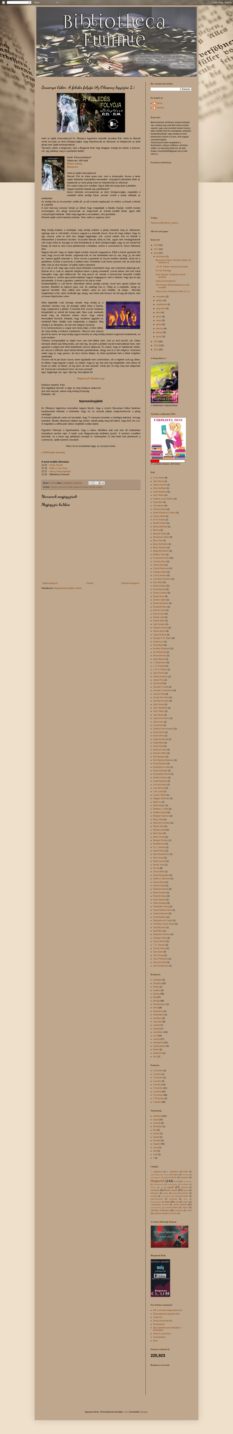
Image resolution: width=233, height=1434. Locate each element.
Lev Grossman (160, 784)
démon (153, 1187)
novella (156, 1025)
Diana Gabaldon (161, 603)
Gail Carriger (159, 624)
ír (153, 1158)
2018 (156, 245)
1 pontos (157, 1074)
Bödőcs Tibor (159, 554)
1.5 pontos (158, 1077)
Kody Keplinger (160, 770)
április (159, 324)
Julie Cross (158, 722)
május (159, 320)
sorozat (156, 1039)
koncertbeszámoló (180, 1193)
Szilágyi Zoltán (160, 938)
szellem (185, 1202)
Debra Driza (158, 596)
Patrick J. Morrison (161, 878)
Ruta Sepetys (159, 899)
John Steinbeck (160, 708)
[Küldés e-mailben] (90, 483)
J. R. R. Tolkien (160, 669)
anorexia (185, 1175)
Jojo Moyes (158, 715)
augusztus (161, 308)
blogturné (78, 487)
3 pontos (157, 1084)
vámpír (185, 1207)
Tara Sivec (158, 952)
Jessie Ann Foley (161, 697)
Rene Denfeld (159, 892)
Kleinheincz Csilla (161, 767)
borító (176, 1181)
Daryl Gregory (159, 586)
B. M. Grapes (159, 519)
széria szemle (180, 1204)
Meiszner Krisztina (161, 823)
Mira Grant (158, 833)
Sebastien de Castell (162, 920)
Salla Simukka (159, 903)
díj (162, 1187)
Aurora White (159, 516)
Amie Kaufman (160, 492)
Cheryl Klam (159, 565)
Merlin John (158, 826)
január (159, 336)
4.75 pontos (158, 1098)
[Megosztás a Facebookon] (99, 483)
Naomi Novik (159, 851)
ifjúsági (92, 487)
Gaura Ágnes (159, 631)
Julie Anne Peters (161, 718)
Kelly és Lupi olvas (162, 1333)
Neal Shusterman (161, 854)
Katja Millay (158, 743)
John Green (158, 704)
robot (177, 1202)
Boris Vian (158, 540)
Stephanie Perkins (161, 934)
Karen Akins (158, 736)
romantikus (158, 1032)
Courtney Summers (162, 579)
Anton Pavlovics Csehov (164, 512)
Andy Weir (158, 502)
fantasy (86, 487)
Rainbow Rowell (161, 889)
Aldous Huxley (160, 485)
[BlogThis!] (93, 483)
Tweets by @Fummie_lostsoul (164, 223)
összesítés (172, 1213)
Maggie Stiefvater (161, 798)
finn (155, 1130)
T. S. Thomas (159, 945)
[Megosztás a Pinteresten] (103, 483)
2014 (156, 345)
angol (155, 1119)
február (159, 332)
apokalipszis (155, 1177)
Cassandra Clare (161, 558)
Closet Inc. (158, 1317)
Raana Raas (159, 882)
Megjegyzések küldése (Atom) (68, 588)
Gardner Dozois (160, 627)
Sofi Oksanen (159, 927)
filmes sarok (170, 1190)
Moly (155, 1340)
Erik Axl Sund (159, 610)
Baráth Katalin (159, 523)
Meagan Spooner (161, 816)
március (160, 328)
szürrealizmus (156, 1208)
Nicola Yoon (158, 865)
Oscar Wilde (158, 871)
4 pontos (53, 487)
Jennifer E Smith (160, 687)
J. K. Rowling (159, 666)
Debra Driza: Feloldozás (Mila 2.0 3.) (173, 291)
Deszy (159, 103)
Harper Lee (158, 642)
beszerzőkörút (170, 1177)
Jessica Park (159, 694)
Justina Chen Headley (163, 729)
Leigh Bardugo (160, 781)
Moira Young (159, 837)
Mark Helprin (159, 805)
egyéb (170, 1187)
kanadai (157, 1140)
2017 (156, 249)
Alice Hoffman (159, 488)
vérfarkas (179, 1210)
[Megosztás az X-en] (96, 483)
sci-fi (155, 1036)
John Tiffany (158, 711)
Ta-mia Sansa (159, 948)
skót (155, 1151)
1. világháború (157, 1172)
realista (156, 1029)
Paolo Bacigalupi (161, 875)
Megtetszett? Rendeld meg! (91, 378)
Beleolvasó (72, 167)
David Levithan (160, 593)
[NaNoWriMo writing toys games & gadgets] (171, 461)
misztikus (157, 1018)
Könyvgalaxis (159, 1337)
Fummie (160, 107)
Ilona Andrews (159, 655)
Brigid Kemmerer (161, 551)
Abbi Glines (158, 481)
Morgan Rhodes (160, 840)
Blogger (144, 1412)
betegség (184, 1177)
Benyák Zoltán (159, 533)
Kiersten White (160, 753)
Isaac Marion (159, 659)
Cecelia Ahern (159, 561)
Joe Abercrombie (161, 701)
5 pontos (157, 1102)
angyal (175, 1174)
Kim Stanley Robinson (163, 760)
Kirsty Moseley (160, 763)
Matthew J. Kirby (160, 809)
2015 (156, 341)
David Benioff (159, 589)
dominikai (157, 1126)
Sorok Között (56, 465)
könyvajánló (166, 1196)
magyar (99, 487)
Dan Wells (158, 582)
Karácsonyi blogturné (166, 281)
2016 (156, 253)
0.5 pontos (158, 1070)
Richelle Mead (160, 896)
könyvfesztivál (157, 1199)
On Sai (156, 868)
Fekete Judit (158, 617)
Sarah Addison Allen (162, 910)
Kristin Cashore (160, 777)
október (160, 300)
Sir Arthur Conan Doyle (163, 924)
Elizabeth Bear (160, 607)
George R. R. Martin (162, 638)
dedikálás (185, 1184)
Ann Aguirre (158, 505)
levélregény (158, 1014)
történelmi (157, 1053)
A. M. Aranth (158, 478)
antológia (157, 980)
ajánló (153, 1175)
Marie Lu (157, 802)
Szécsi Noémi (159, 941)
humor (185, 1190)
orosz (155, 1147)
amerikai (157, 1116)
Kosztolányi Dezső (161, 774)
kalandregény (159, 1004)
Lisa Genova (159, 788)
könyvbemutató (181, 1196)
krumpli (154, 1196)
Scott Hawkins (159, 917)
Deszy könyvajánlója (162, 1320)
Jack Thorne (159, 673)
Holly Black (158, 645)
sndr (126, 1412)
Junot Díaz (158, 725)
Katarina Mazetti (160, 739)
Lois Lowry (158, 791)
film (154, 997)
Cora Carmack (160, 575)
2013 (156, 349)
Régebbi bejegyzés (130, 583)
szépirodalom (159, 1046)
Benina (156, 530)
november (161, 296)
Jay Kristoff (158, 683)
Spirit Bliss (158, 931)
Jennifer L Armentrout (163, 690)
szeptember (162, 304)
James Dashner (160, 676)
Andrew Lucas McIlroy (163, 499)
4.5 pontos (158, 1095)
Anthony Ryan (159, 509)
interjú (165, 1193)
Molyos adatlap (74, 163)
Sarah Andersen (160, 913)
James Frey (158, 680)
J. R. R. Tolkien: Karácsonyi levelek (172, 266)
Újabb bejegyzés (50, 583)
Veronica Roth (159, 962)
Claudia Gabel (160, 572)
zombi (189, 1210)
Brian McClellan (160, 544)
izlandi (156, 1137)
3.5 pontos (158, 1088)
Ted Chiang (158, 955)
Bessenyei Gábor (66, 487)
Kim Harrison (159, 757)
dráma (156, 987)
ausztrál (157, 1123)
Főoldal (89, 583)
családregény (172, 1184)
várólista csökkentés (160, 1210)
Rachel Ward (159, 885)
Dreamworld (159, 1324)
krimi (155, 1007)
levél (185, 1199)
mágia (167, 1202)
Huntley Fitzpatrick (161, 648)
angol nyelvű (164, 1175)
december (161, 256)
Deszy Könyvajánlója (60, 471)
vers (155, 1056)
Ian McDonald (159, 652)
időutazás (155, 1193)
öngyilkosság (159, 1213)
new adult (157, 1022)
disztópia (157, 983)
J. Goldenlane (159, 662)
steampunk (158, 1042)
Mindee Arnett (159, 830)
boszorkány (187, 1181)
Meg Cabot (158, 819)
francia (156, 1133)
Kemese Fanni (160, 750)
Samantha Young (161, 906)
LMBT (185, 1172)
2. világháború (173, 1172)
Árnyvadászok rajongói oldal (166, 1314)
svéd (155, 1154)
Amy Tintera (158, 495)
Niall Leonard (159, 861)
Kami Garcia (159, 732)
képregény (158, 1011)
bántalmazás (159, 1184)
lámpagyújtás (156, 1202)
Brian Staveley (160, 547)
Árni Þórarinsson (161, 966)
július (159, 312)
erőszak (184, 1187)
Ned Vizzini (158, 858)
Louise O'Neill (159, 795)
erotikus (157, 990)
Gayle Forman (159, 634)
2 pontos (157, 1081)
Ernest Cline (159, 614)
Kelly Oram (158, 746)
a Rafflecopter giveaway (53, 452)
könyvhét (173, 1199)
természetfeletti (171, 1207)
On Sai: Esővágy (163, 270)
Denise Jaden (159, 600)
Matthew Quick (160, 812)
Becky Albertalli (160, 526)
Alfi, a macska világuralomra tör (167, 1310)
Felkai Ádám (159, 620)
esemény (155, 1190)
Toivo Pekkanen (160, 959)
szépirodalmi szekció (160, 1205)
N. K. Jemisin (159, 847)
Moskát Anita (159, 844)
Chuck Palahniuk (161, 568)
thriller (156, 1049)
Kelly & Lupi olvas (59, 468)
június (159, 316)
